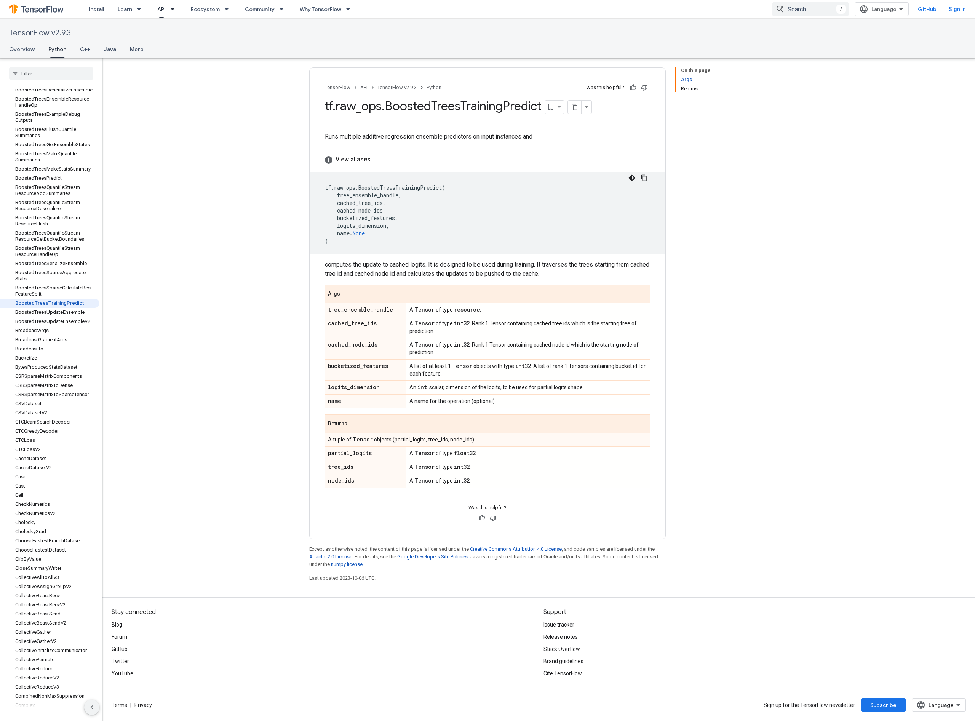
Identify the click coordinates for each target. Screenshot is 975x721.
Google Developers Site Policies (432, 557)
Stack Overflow (561, 649)
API (161, 9)
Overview (22, 49)
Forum (119, 637)
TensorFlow (337, 87)
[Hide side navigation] (91, 707)
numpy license (347, 564)
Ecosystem (205, 9)
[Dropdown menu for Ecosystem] (229, 9)
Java (110, 49)
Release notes (560, 637)
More (137, 49)
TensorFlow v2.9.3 (40, 33)
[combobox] (810, 9)
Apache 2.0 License (330, 557)
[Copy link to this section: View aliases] (378, 159)
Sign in (957, 9)
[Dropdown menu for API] (175, 9)
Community (260, 9)
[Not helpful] (644, 87)
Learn (125, 9)
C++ (85, 49)
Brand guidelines (563, 661)
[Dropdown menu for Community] (284, 9)
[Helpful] (633, 87)
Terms (119, 705)
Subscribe (883, 705)
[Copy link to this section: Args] (347, 294)
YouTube (122, 673)
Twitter (120, 661)
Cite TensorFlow (562, 673)
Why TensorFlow (320, 9)
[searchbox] (51, 73)
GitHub (927, 9)
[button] (487, 159)
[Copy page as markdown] (575, 107)
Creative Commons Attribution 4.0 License (516, 549)
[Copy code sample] (644, 178)
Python (57, 49)
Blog (117, 625)
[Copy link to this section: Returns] (355, 424)
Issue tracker (558, 625)
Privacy (143, 705)
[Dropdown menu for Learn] (141, 9)
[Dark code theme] (632, 178)
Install (96, 9)
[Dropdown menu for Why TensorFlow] (350, 9)
